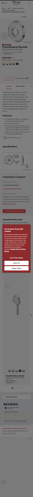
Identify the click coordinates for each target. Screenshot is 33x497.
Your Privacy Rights (16, 258)
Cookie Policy (15, 249)
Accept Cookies (16, 268)
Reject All (16, 263)
